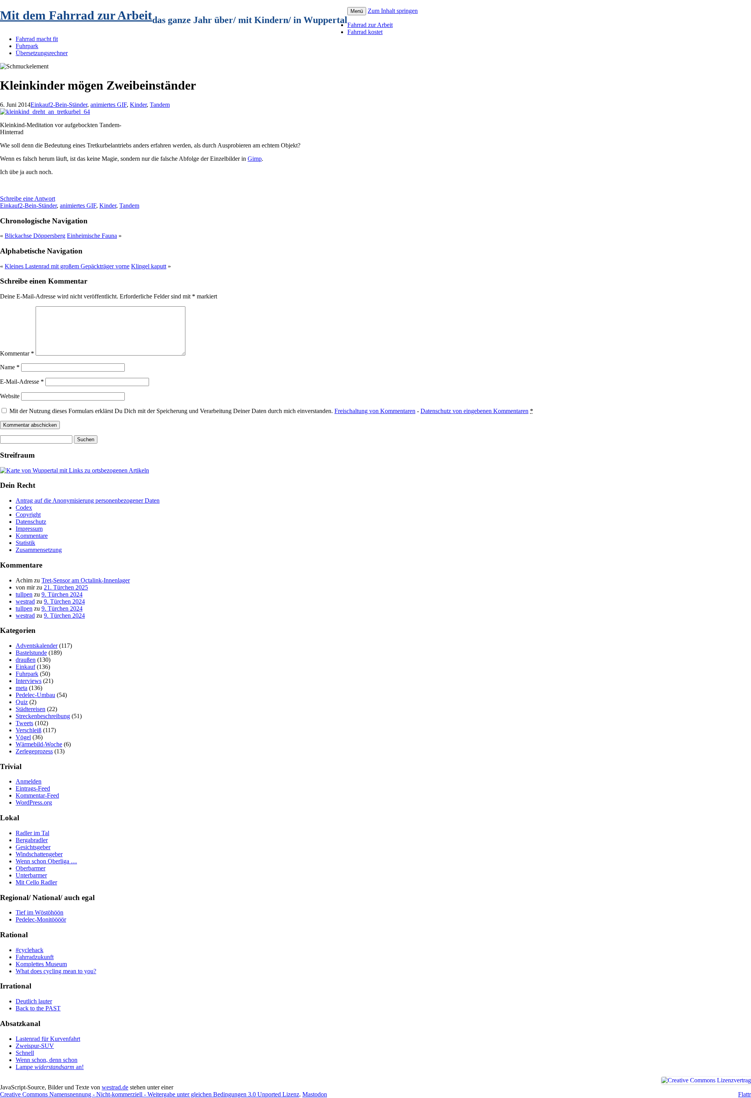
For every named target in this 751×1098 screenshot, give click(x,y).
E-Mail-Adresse (22, 381)
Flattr (744, 1094)
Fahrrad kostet (365, 32)
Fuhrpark (27, 46)
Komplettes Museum (41, 964)
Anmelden (28, 781)
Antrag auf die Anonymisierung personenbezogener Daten (88, 500)
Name (10, 367)
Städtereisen (30, 709)
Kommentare (32, 535)
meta (21, 688)
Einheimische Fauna (92, 235)
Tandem (160, 104)
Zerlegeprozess (34, 751)
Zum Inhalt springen (393, 10)
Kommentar (17, 353)
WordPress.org (34, 802)
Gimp (255, 158)
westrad (25, 601)
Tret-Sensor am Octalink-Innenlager (85, 580)
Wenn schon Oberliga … (46, 861)
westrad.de (115, 1087)
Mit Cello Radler (36, 882)
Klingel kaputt (148, 266)
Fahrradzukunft (35, 957)
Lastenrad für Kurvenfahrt (48, 1038)
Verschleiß (28, 730)
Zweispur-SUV (35, 1045)
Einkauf (40, 104)
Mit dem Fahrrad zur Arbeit (76, 15)
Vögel (23, 737)
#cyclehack (29, 950)
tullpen (24, 594)
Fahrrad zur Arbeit (370, 25)
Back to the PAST (38, 1008)
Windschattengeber (39, 854)
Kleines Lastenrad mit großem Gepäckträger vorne (67, 266)
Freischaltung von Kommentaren (374, 411)
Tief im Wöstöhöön (39, 912)
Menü (356, 11)
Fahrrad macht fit (37, 39)
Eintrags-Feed (33, 788)
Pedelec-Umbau (35, 695)
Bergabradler (32, 840)
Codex (24, 507)
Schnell (25, 1052)
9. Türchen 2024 (62, 594)
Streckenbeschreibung (43, 716)
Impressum (29, 528)
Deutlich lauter (34, 1001)
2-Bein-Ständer (68, 104)
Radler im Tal (32, 833)
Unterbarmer (31, 875)
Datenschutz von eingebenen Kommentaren (474, 411)
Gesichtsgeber (33, 847)
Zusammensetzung (39, 549)
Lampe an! (50, 1067)
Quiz (22, 702)
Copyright (28, 514)
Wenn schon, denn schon (46, 1060)
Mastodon (314, 1094)
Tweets (24, 723)
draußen (26, 659)
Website (10, 396)
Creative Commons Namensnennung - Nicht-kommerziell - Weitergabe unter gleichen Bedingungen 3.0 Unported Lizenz (149, 1094)
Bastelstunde (31, 652)
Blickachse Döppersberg (35, 235)
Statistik (25, 542)
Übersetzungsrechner (42, 53)
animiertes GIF (108, 104)
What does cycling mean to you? (56, 971)
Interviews (28, 680)
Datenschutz (31, 521)
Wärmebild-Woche (39, 744)
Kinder (138, 104)
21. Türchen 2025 (66, 587)
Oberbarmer (30, 868)
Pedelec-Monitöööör (41, 919)
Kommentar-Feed (37, 795)
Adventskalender (36, 645)
